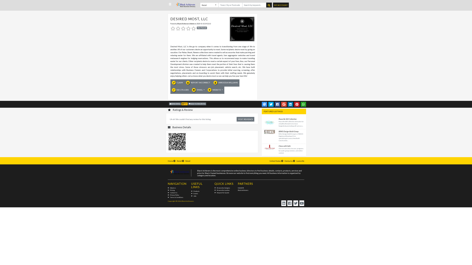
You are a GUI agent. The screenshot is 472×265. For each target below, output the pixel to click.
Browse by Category (223, 188)
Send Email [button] (175, 104)
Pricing (172, 190)
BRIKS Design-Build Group (289, 131)
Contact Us (173, 193)
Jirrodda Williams (228, 82)
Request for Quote (223, 193)
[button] (170, 4)
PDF (185, 104)
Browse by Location (223, 190)
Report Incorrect (200, 82)
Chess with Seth (285, 146)
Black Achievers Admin (185, 24)
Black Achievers (243, 190)
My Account (281, 5)
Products (196, 191)
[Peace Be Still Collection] (269, 122)
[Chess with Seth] (269, 147)
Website (216, 90)
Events (195, 193)
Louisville (300, 161)
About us (173, 188)
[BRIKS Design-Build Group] (269, 131)
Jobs (194, 196)
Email (199, 90)
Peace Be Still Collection (288, 119)
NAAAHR (241, 188)
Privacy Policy (174, 195)
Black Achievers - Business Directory (186, 5)
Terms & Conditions (176, 197)
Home (170, 161)
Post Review (244, 119)
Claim (179, 82)
